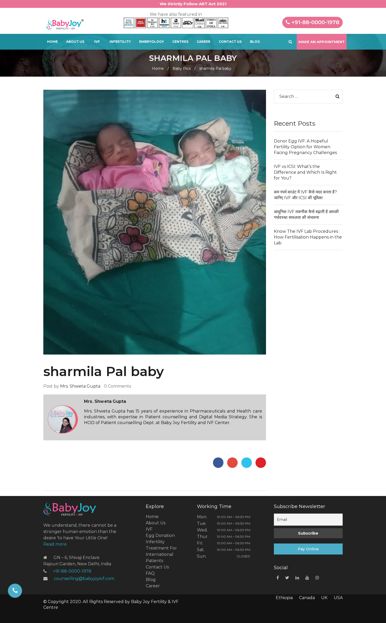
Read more (55, 544)
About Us (75, 42)
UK (324, 597)
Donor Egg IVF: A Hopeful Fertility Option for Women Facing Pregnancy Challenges (305, 147)
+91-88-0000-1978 (314, 22)
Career (203, 42)
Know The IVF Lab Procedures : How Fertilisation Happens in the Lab (308, 237)
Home (52, 42)
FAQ (150, 573)
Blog (255, 42)
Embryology (151, 42)
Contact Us (230, 42)
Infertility (120, 42)
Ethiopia (284, 597)
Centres (180, 42)
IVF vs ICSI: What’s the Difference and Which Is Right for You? (305, 172)
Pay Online (308, 549)
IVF (97, 42)
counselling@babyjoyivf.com (84, 578)
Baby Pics (182, 68)
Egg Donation (160, 535)
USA (338, 597)
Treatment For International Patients (161, 554)
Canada (307, 597)
